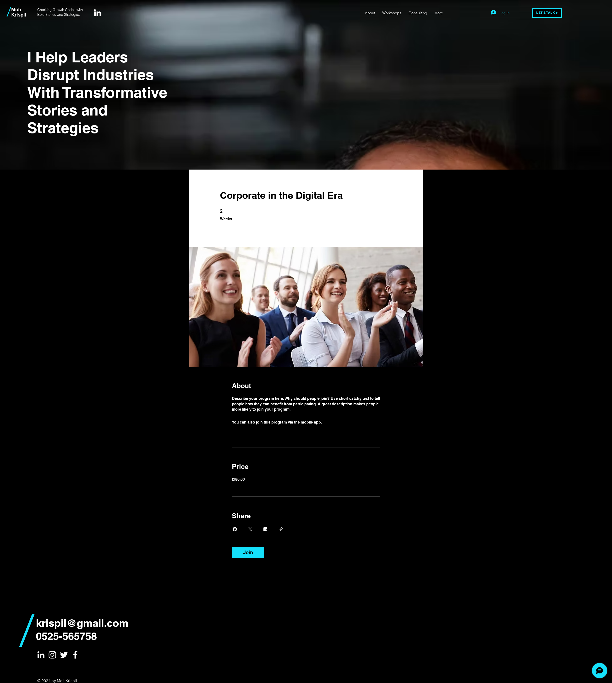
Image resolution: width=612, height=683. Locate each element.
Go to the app (335, 422)
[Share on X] (250, 529)
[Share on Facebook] (235, 529)
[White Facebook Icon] (75, 655)
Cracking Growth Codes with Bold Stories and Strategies (60, 12)
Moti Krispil (18, 12)
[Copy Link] (281, 529)
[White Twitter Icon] (64, 655)
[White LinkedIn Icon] (98, 13)
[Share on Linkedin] (265, 529)
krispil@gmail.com (82, 623)
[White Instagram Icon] (52, 655)
